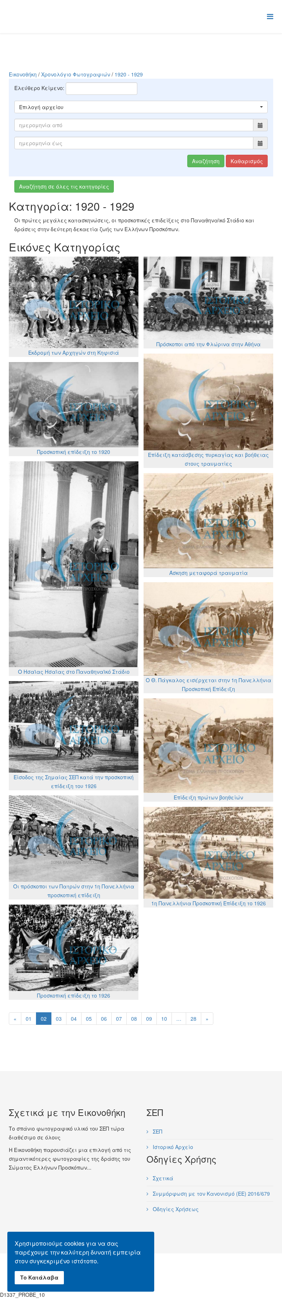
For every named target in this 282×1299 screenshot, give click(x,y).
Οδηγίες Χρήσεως (175, 1209)
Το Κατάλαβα (39, 1277)
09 (149, 1018)
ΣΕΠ (156, 1131)
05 (89, 1018)
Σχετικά (162, 1178)
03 (59, 1018)
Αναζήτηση (206, 161)
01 (29, 1018)
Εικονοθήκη (23, 74)
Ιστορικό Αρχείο (172, 1147)
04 (74, 1018)
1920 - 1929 (129, 74)
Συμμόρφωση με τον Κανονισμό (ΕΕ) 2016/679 (210, 1193)
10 (164, 1018)
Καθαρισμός (247, 161)
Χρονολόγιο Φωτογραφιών (75, 74)
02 (44, 1018)
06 (104, 1018)
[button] (141, 107)
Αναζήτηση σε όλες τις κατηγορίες (64, 186)
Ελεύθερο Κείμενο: (39, 88)
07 (119, 1018)
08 (134, 1018)
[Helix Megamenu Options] (270, 16)
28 (193, 1018)
